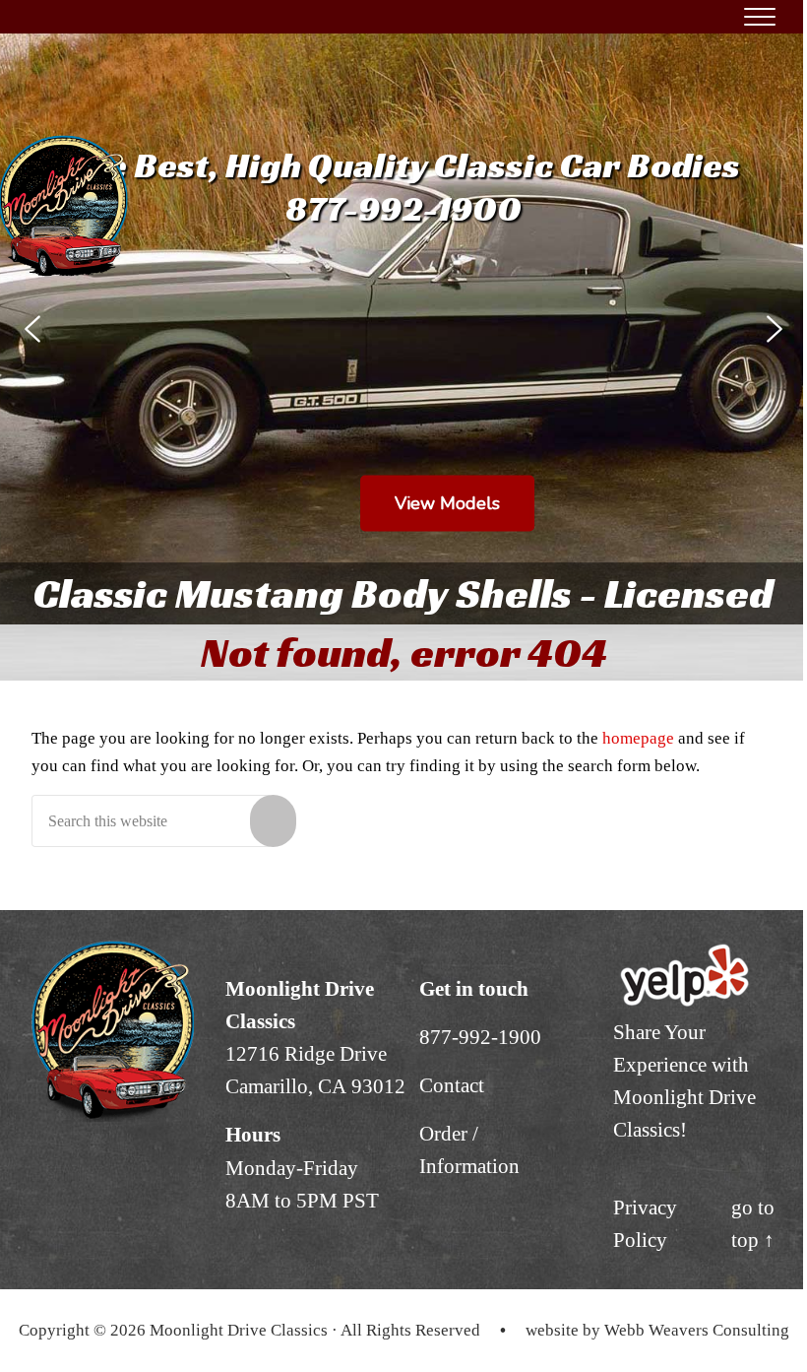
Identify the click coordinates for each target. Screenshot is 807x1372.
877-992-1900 (480, 1037)
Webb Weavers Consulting (696, 1330)
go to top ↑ (753, 1224)
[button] (32, 329)
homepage (638, 738)
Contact (451, 1085)
